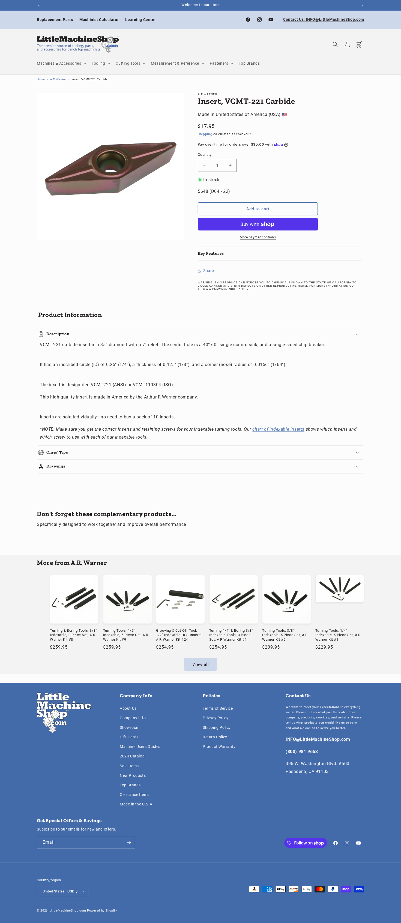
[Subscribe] (129, 842)
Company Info (133, 718)
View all (200, 664)
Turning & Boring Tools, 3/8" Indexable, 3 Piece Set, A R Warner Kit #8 (73, 635)
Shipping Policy (217, 727)
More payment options (258, 237)
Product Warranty (219, 746)
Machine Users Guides (140, 746)
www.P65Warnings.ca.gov (226, 288)
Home (41, 79)
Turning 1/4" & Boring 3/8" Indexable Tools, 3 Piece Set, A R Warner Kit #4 (231, 635)
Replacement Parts (55, 19)
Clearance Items (134, 794)
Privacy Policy (215, 718)
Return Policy (215, 737)
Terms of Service (218, 708)
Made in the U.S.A (136, 804)
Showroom (130, 727)
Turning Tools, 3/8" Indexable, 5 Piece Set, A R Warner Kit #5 (284, 635)
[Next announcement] (362, 5)
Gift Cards (129, 737)
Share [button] (208, 270)
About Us (128, 708)
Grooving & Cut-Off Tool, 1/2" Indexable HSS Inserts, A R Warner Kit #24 (179, 635)
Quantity (204, 154)
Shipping (205, 134)
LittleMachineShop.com (68, 910)
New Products (133, 775)
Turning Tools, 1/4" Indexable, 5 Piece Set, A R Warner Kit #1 (338, 635)
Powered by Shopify (102, 910)
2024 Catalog (132, 756)
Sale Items (129, 766)
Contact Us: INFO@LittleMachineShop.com (323, 19)
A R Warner (58, 79)
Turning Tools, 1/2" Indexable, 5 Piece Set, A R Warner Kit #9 (125, 635)
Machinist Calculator (99, 19)
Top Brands (130, 785)
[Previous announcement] (39, 5)
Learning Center (140, 19)
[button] (61, 63)
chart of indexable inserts (278, 429)
